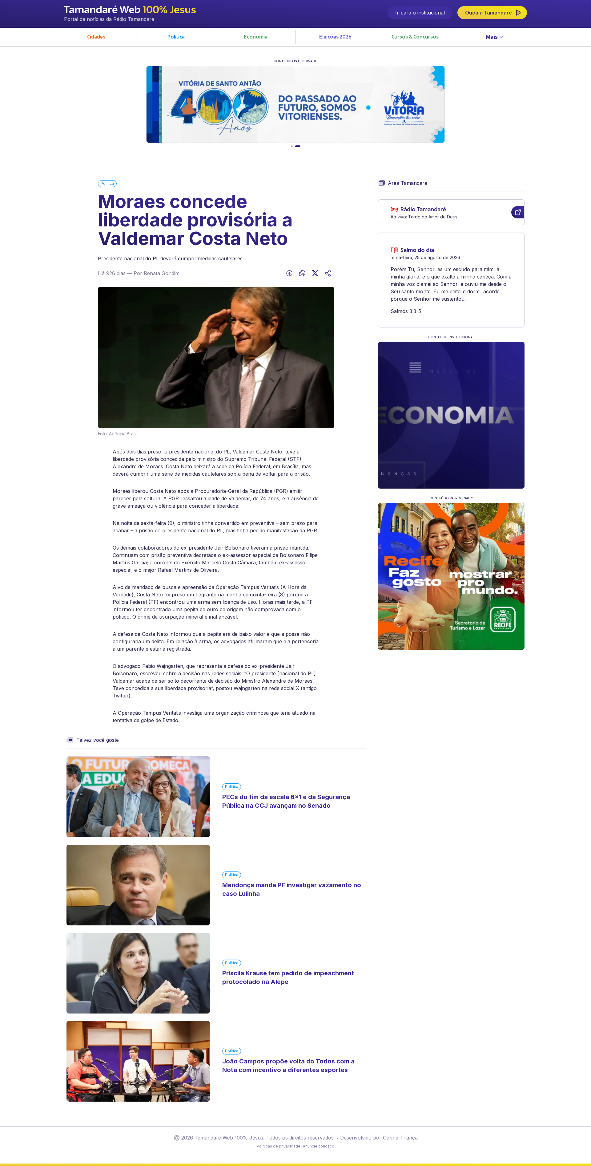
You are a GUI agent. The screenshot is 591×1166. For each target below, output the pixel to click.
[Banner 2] (297, 146)
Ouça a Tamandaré (488, 13)
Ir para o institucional (420, 13)
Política (107, 183)
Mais (492, 37)
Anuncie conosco (318, 1146)
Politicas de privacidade (278, 1146)
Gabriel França (400, 1138)
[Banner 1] (292, 146)
